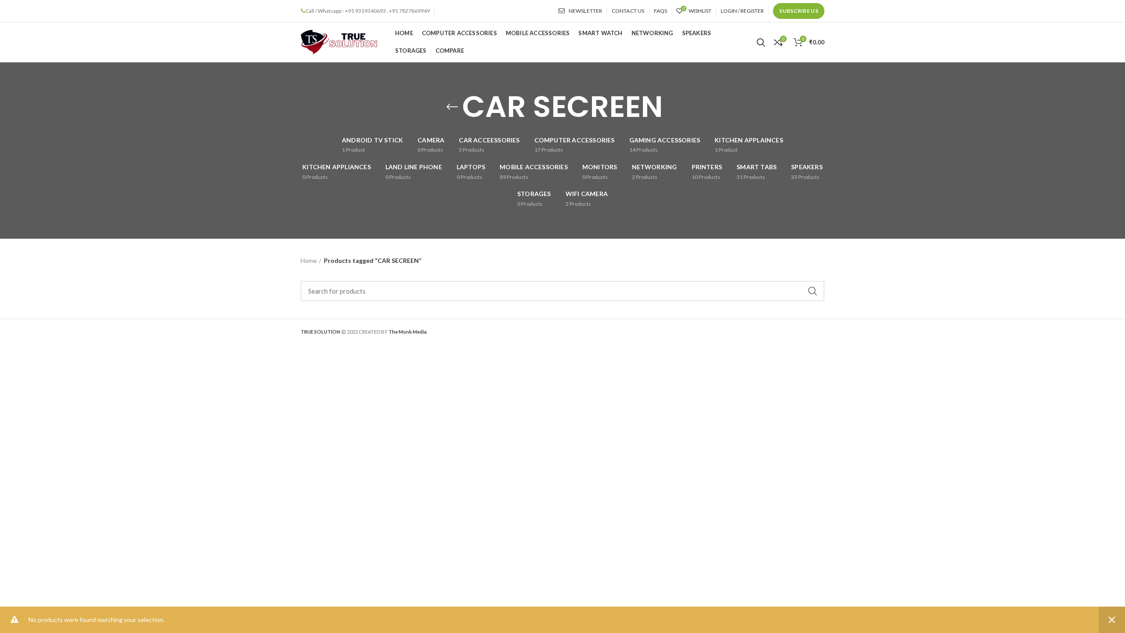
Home (309, 260)
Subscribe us (798, 10)
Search (813, 291)
